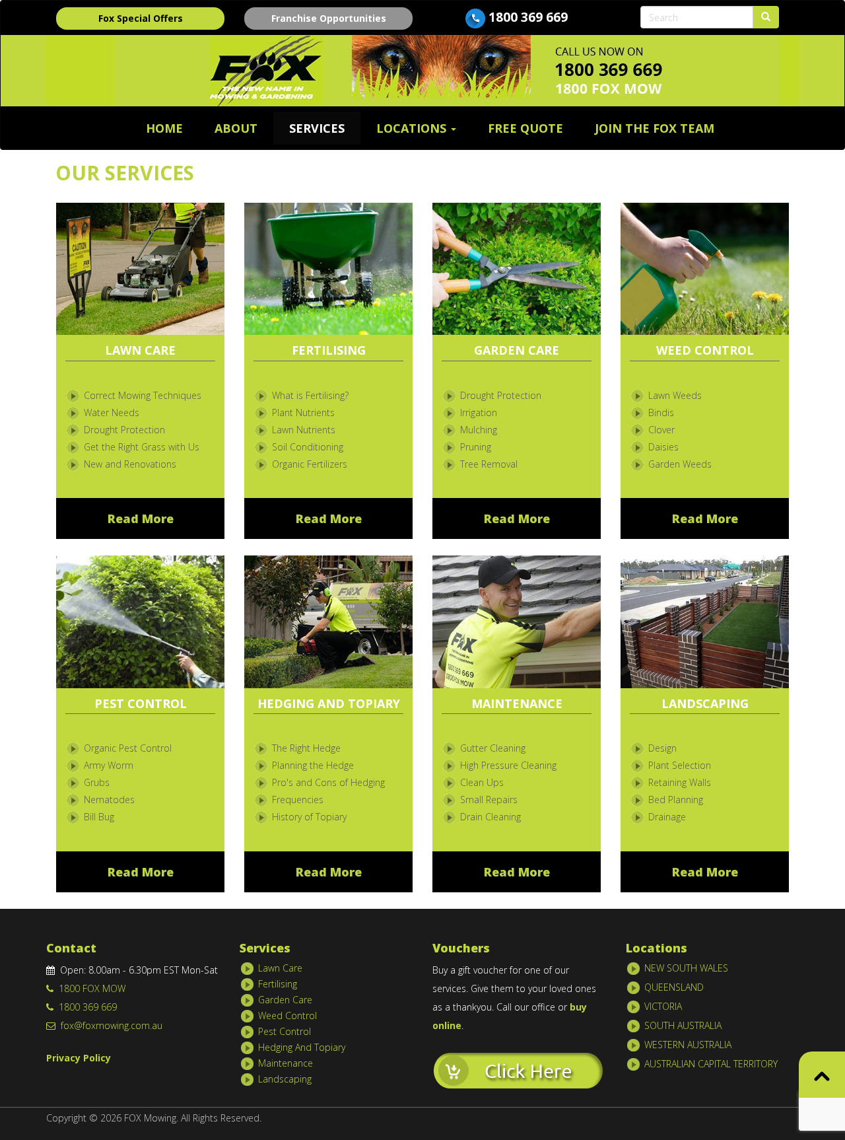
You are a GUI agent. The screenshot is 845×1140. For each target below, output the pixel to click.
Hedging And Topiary (301, 1047)
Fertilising (277, 984)
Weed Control (287, 1015)
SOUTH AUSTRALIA (683, 1025)
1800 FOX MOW (89, 988)
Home (164, 128)
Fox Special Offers (140, 18)
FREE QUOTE (525, 128)
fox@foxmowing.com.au (108, 1025)
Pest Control (284, 1031)
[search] (766, 17)
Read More (141, 518)
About (236, 128)
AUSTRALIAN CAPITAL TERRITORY (711, 1063)
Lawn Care (280, 968)
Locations (413, 128)
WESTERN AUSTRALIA (687, 1044)
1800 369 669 (528, 17)
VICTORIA (663, 1006)
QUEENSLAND (674, 987)
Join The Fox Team (654, 128)
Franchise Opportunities (328, 18)
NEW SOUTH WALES (686, 968)
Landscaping (285, 1079)
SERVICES (317, 128)
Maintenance (285, 1063)
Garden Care (285, 999)
